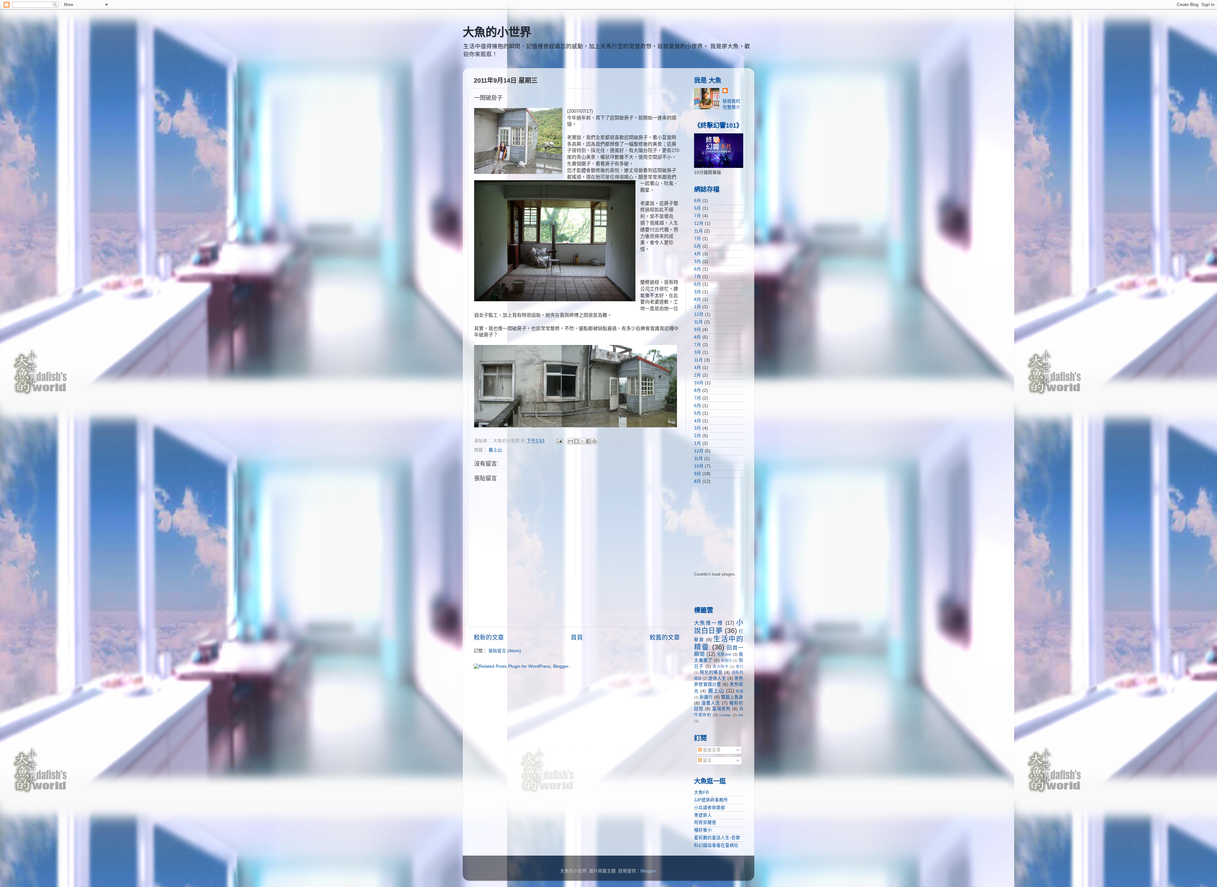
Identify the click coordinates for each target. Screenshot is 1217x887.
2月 (697, 375)
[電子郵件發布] (558, 440)
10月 (699, 382)
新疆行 (706, 697)
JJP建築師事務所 (711, 800)
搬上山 (495, 450)
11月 (698, 231)
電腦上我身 (732, 697)
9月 (697, 329)
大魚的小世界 (497, 32)
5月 (697, 208)
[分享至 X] (582, 441)
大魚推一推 (708, 623)
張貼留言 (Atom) (504, 650)
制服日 (726, 660)
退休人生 (717, 678)
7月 (697, 216)
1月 (697, 306)
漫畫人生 (710, 703)
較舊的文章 (665, 637)
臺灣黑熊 (721, 708)
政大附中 (720, 666)
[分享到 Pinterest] (594, 441)
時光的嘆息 (711, 672)
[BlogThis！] (576, 441)
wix (740, 715)
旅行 (739, 666)
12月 (699, 223)
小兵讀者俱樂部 (709, 807)
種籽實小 (703, 830)
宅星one (724, 654)
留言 (707, 760)
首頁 (577, 637)
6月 (697, 200)
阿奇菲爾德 (705, 822)
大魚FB (701, 792)
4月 (697, 254)
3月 (697, 261)
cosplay (725, 715)
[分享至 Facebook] (588, 441)
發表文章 (711, 750)
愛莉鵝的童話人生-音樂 (717, 837)
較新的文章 (489, 637)
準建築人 (703, 815)
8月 (697, 299)
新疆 (739, 691)
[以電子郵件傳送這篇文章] (570, 441)
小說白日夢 (718, 626)
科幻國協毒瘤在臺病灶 (716, 845)
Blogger (648, 871)
